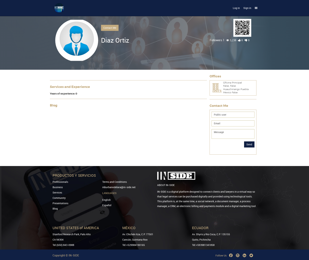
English (106, 200)
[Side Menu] (256, 8)
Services (57, 192)
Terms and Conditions (114, 181)
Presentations (60, 203)
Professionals (60, 181)
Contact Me (109, 27)
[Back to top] (301, 239)
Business (58, 187)
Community (59, 198)
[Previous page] (301, 244)
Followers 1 (217, 40)
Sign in (247, 8)
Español (106, 205)
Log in (236, 8)
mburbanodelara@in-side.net (119, 187)
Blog (55, 208)
